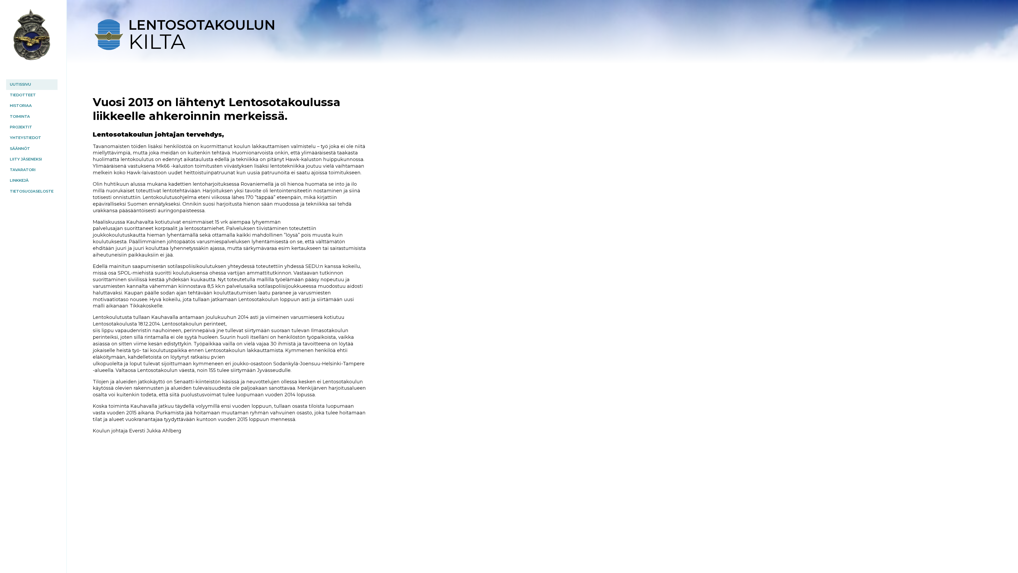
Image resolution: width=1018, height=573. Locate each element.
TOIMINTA (20, 116)
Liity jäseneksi (26, 159)
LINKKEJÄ (19, 180)
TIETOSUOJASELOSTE (32, 191)
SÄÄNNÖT (20, 148)
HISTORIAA (21, 105)
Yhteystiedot (25, 137)
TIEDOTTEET (23, 95)
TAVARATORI (23, 169)
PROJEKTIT (21, 127)
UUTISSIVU (20, 84)
